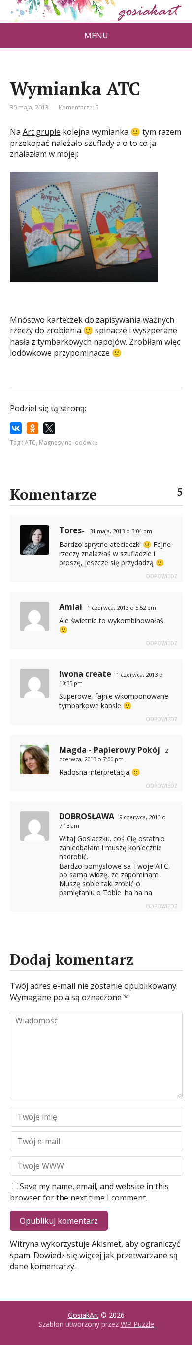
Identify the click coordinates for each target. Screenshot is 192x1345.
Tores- (72, 530)
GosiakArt (83, 1315)
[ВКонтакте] (16, 428)
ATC (30, 442)
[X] (49, 428)
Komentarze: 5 (79, 107)
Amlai (70, 606)
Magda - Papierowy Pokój (109, 749)
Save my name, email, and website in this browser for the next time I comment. (89, 1191)
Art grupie (42, 131)
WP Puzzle (137, 1324)
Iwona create (85, 673)
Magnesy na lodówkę (68, 442)
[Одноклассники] (32, 428)
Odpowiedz (162, 576)
